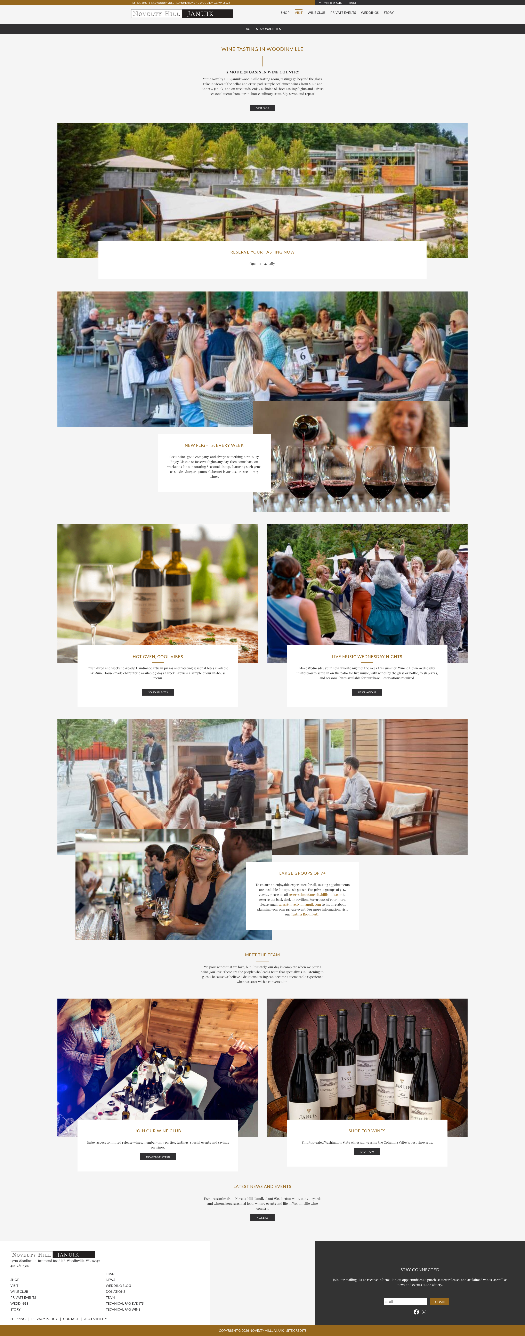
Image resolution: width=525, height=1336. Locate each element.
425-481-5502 (139, 2)
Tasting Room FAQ (304, 914)
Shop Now (367, 1151)
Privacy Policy (44, 1319)
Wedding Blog (118, 1285)
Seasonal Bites (268, 29)
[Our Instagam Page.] (424, 1311)
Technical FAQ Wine (123, 1309)
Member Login (330, 3)
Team (110, 1297)
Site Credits (296, 1330)
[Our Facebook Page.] (416, 1311)
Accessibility (95, 1319)
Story (389, 12)
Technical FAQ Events (125, 1303)
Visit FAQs (262, 108)
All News (262, 1217)
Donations (115, 1291)
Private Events (343, 12)
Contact (71, 1319)
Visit (298, 12)
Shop (285, 12)
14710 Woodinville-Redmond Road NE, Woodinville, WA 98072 (189, 2)
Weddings (370, 12)
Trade (352, 3)
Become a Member (158, 1156)
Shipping (18, 1319)
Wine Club (316, 12)
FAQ (247, 29)
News (110, 1279)
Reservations (367, 692)
